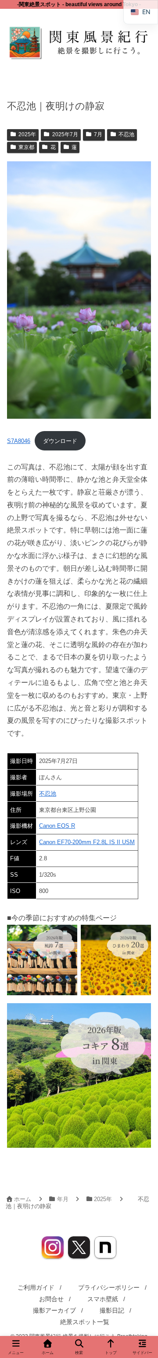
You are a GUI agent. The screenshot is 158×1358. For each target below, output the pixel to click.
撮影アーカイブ (54, 1310)
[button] (141, 1168)
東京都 (26, 147)
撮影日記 (112, 1310)
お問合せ (51, 1298)
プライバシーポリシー (109, 1287)
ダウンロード (60, 441)
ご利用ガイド (36, 1287)
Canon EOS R (57, 825)
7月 (98, 134)
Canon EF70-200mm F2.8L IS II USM (87, 842)
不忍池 (126, 134)
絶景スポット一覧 (84, 1321)
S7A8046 (18, 441)
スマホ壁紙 (102, 1298)
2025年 (27, 134)
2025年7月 (65, 134)
